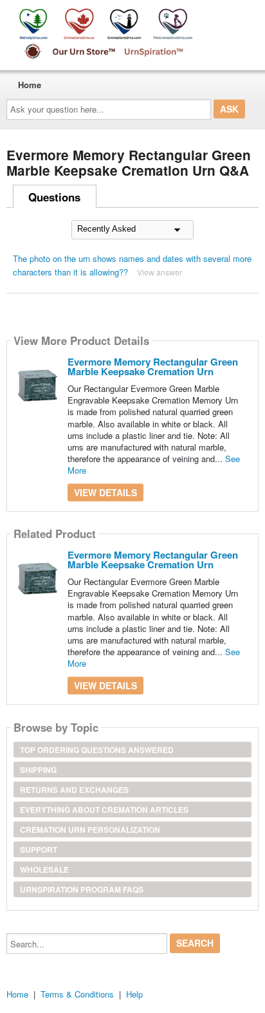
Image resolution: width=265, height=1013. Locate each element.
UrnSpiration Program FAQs (81, 889)
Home (29, 85)
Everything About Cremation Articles (104, 809)
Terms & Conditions (77, 994)
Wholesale (44, 869)
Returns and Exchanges (74, 789)
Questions (54, 197)
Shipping (38, 770)
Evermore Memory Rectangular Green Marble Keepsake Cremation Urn (153, 366)
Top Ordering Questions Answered (97, 750)
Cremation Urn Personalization (90, 829)
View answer (159, 271)
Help (134, 994)
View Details (105, 492)
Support (38, 849)
